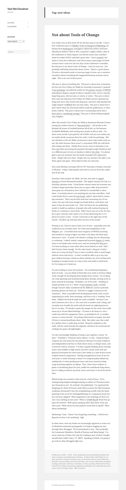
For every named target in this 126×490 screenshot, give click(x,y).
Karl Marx (81, 461)
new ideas (78, 464)
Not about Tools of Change (75, 34)
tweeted (99, 57)
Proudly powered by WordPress (63, 485)
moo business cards (89, 285)
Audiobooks (82, 455)
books (82, 196)
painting (92, 464)
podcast (92, 90)
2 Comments (80, 468)
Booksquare (68, 48)
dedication (105, 459)
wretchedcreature (70, 457)
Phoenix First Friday (102, 464)
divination (55, 461)
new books (62, 464)
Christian (66, 459)
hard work (74, 461)
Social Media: (12, 26)
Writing (80, 457)
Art (76, 455)
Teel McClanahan (17, 9)
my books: (10, 23)
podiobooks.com (90, 466)
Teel (70, 455)
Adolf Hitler (99, 457)
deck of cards (96, 459)
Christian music (75, 459)
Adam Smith (90, 457)
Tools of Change (62, 468)
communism (86, 459)
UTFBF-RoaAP (92, 400)
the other (96, 152)
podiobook (79, 466)
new (55, 90)
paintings (61, 90)
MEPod (69, 105)
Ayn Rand (59, 459)
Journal (89, 455)
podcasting (71, 466)
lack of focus (90, 461)
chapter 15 (99, 240)
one (57, 149)
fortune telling (64, 461)
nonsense (59, 457)
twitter (70, 468)
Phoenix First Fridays (59, 466)
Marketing (96, 455)
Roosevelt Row (84, 125)
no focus (85, 464)
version (99, 90)
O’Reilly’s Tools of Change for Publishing (88, 46)
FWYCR (107, 90)
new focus (70, 464)
